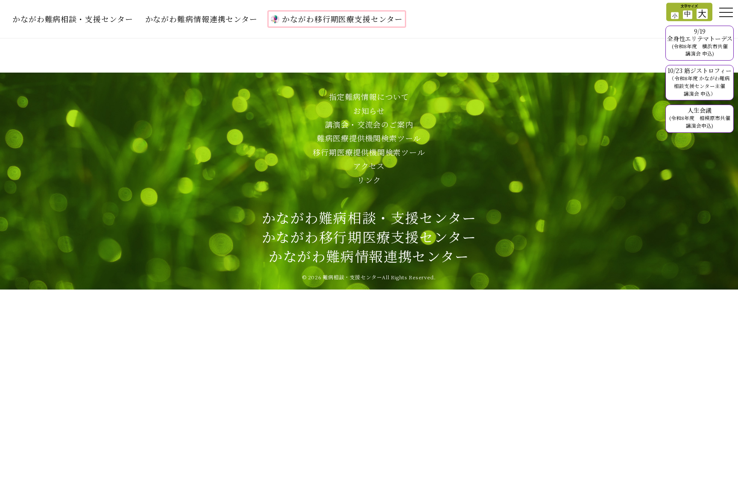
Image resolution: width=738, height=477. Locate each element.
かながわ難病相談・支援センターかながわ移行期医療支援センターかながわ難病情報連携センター (369, 237)
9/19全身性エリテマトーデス (699, 42)
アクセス (369, 165)
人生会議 (699, 117)
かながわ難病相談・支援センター (72, 18)
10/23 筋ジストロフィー (700, 81)
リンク (369, 179)
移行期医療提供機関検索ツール (369, 152)
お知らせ (369, 110)
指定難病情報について (369, 96)
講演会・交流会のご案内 (369, 124)
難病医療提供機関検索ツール (369, 137)
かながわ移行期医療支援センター (342, 18)
